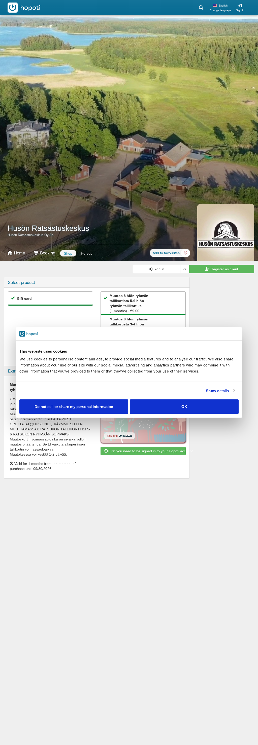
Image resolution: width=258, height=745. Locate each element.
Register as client (224, 269)
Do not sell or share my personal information (74, 406)
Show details (217, 390)
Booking (47, 253)
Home (19, 253)
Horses (86, 253)
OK (184, 406)
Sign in (240, 10)
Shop (68, 253)
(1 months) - (129, 303)
